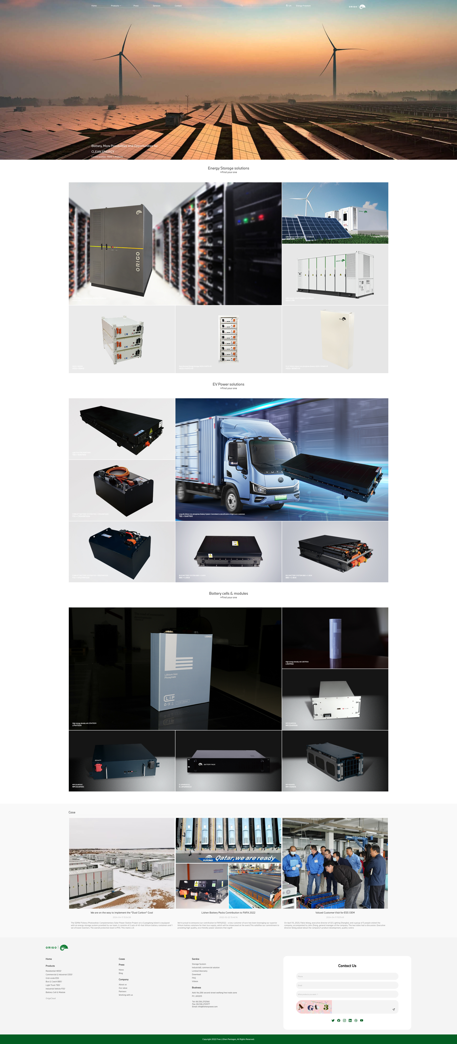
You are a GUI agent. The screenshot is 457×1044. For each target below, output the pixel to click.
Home (94, 5)
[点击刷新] (314, 1007)
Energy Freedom (303, 5)
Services (156, 5)
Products (115, 5)
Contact (178, 5)
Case (72, 812)
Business (196, 987)
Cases (122, 958)
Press (136, 5)
